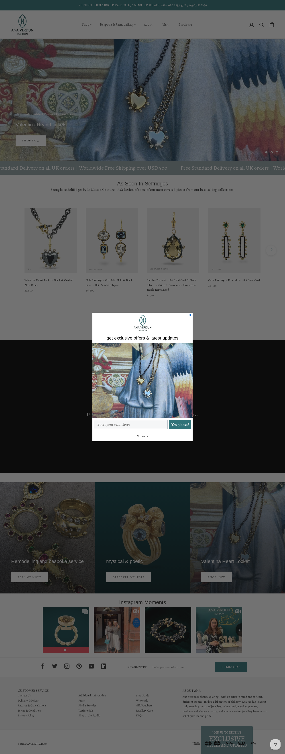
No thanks (142, 436)
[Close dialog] (190, 315)
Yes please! (180, 424)
